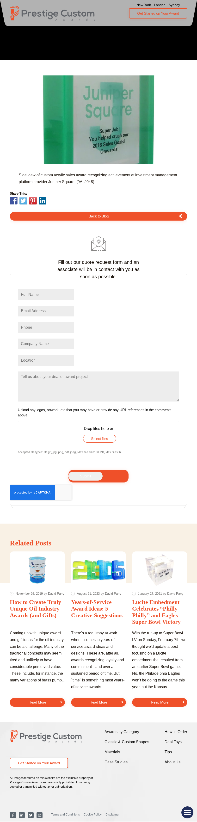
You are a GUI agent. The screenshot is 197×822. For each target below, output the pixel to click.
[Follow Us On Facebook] (13, 815)
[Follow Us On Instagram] (40, 815)
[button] (187, 812)
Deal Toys (173, 742)
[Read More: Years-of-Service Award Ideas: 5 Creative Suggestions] (98, 569)
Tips (168, 752)
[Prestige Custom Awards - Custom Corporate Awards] (52, 13)
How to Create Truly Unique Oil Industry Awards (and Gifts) (35, 608)
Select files (99, 439)
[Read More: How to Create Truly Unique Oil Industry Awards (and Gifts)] (37, 569)
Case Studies (116, 762)
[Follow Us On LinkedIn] (22, 815)
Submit (85, 476)
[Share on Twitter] (23, 201)
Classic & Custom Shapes (127, 742)
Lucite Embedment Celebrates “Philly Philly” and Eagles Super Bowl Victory (156, 612)
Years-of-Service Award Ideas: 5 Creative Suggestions (97, 608)
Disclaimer (112, 814)
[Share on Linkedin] (42, 200)
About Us (172, 762)
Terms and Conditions (65, 814)
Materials (112, 752)
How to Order (176, 732)
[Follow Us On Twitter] (31, 815)
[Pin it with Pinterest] (33, 201)
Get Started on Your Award (158, 13)
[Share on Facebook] (14, 201)
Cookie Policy (93, 814)
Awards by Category (122, 732)
